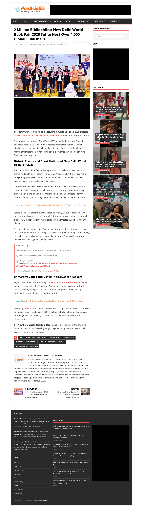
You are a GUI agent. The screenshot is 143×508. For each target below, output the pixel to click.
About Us (17, 463)
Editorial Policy (19, 470)
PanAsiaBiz (18, 419)
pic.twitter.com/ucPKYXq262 (39, 266)
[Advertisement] (90, 10)
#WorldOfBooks (22, 266)
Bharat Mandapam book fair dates (33, 338)
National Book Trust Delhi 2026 (62, 338)
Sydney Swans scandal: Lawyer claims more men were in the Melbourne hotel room (109, 109)
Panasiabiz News (35, 44)
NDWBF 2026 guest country (26, 342)
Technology (83, 21)
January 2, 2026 (22, 44)
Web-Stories (100, 21)
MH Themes (44, 500)
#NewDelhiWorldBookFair (69, 263)
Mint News (31, 308)
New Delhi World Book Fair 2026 (52, 342)
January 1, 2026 (53, 271)
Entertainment (41, 21)
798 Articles (56, 355)
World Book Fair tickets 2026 (27, 346)
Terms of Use (18, 489)
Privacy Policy (18, 482)
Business (25, 21)
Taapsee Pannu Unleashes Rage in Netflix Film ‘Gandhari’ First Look (110, 137)
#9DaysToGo (55, 263)
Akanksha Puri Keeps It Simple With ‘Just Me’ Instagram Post (109, 220)
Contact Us (114, 21)
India (53, 44)
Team (16, 485)
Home (15, 21)
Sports (69, 21)
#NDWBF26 (46, 263)
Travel (57, 44)
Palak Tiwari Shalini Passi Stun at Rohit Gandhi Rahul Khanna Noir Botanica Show (110, 164)
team (40, 421)
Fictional (48, 44)
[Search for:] (110, 36)
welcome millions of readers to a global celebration (41, 135)
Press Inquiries (19, 478)
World (57, 21)
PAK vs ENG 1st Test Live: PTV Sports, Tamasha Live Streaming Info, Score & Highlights (110, 191)
